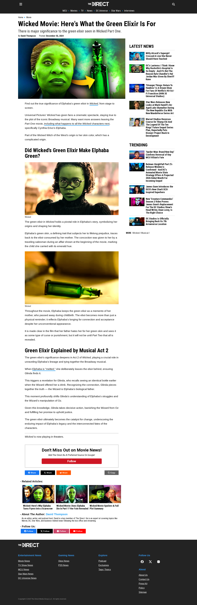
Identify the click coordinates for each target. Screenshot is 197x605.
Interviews (129, 10)
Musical (144, 233)
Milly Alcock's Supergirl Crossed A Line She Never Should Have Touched (159, 56)
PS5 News (63, 565)
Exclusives (103, 565)
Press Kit (143, 583)
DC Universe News (27, 578)
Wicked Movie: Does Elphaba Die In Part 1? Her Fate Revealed (72, 507)
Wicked (136, 233)
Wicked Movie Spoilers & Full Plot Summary (104, 507)
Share (33, 473)
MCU (65, 10)
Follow (30, 531)
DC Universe (102, 10)
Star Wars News (25, 574)
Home (20, 17)
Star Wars (116, 10)
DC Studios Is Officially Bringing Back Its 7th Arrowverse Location (157, 221)
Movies (73, 10)
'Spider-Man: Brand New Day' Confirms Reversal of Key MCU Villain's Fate (160, 155)
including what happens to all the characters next (76, 123)
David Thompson (28, 36)
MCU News (23, 569)
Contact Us (144, 579)
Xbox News (63, 561)
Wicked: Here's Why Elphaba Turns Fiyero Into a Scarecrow (38, 507)
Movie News (24, 561)
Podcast (102, 561)
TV (82, 10)
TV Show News (25, 565)
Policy (142, 588)
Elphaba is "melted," (43, 369)
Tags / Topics (104, 569)
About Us (143, 575)
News (89, 10)
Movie (28, 17)
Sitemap (143, 592)
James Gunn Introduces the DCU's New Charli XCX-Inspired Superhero (159, 189)
